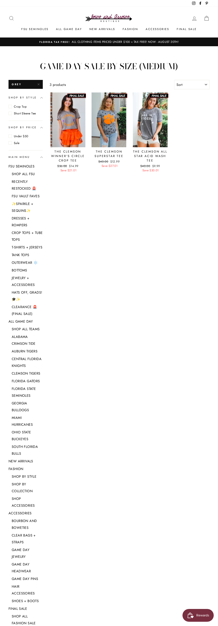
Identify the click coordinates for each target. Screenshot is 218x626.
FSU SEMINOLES (35, 29)
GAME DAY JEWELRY (20, 553)
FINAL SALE (187, 29)
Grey (17, 84)
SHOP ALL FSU (23, 174)
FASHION (130, 29)
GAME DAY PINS (25, 578)
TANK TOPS (20, 254)
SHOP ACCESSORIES (23, 502)
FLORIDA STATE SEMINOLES (24, 392)
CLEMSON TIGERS (26, 373)
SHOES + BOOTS (25, 601)
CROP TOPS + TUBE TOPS (27, 236)
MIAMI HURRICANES (22, 421)
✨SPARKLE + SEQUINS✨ (22, 207)
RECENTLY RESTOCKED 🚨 (24, 185)
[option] (109, 42)
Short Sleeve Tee (25, 113)
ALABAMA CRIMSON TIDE (24, 340)
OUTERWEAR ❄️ (25, 262)
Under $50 (21, 136)
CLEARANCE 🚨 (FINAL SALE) (24, 310)
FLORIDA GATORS (26, 381)
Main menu (19, 157)
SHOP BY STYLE (23, 98)
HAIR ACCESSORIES (23, 590)
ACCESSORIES (157, 29)
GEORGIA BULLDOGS (20, 407)
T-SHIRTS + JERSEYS (27, 247)
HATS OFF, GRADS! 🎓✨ (27, 296)
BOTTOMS (19, 270)
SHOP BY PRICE (23, 127)
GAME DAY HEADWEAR (21, 568)
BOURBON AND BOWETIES (24, 524)
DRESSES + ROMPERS (21, 222)
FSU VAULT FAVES (26, 196)
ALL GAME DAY (69, 29)
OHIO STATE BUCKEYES (21, 435)
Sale (17, 143)
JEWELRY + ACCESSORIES (23, 281)
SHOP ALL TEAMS (26, 329)
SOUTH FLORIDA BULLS (25, 450)
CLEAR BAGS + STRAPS (24, 539)
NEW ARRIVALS (102, 29)
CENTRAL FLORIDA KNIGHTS (27, 362)
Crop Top (20, 106)
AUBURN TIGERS (24, 351)
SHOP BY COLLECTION (22, 487)
